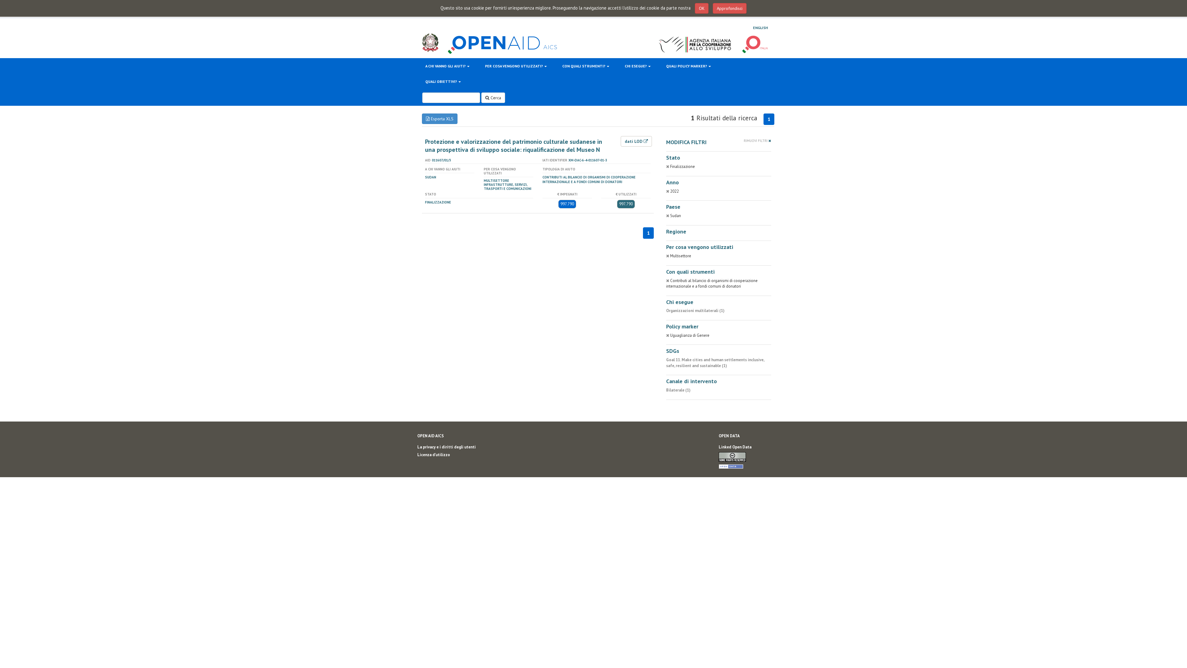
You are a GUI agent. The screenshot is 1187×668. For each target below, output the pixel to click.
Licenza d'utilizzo (433, 454)
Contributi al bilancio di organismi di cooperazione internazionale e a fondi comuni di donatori (589, 179)
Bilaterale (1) (678, 390)
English (760, 27)
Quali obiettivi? (441, 81)
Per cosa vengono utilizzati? (514, 66)
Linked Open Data (735, 447)
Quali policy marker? (687, 66)
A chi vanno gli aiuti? (445, 66)
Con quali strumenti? (584, 66)
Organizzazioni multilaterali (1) (695, 310)
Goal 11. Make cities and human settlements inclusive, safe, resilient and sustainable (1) (715, 362)
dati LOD (634, 141)
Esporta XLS (441, 119)
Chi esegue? (636, 66)
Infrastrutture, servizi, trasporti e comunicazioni (507, 186)
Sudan (430, 177)
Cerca (495, 98)
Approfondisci (729, 8)
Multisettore (496, 180)
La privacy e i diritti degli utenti (446, 447)
